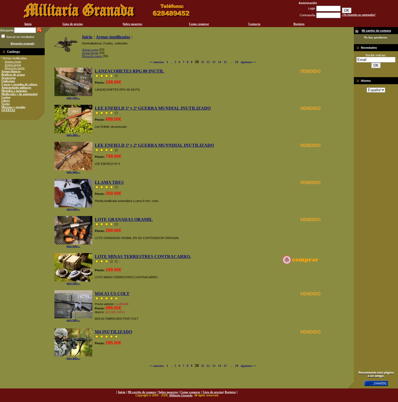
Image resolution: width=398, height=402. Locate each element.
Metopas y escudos (13, 107)
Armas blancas (11, 71)
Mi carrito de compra (142, 392)
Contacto (254, 23)
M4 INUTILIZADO (113, 331)
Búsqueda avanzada (22, 43)
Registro (299, 23)
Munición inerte (15, 68)
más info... (73, 97)
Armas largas (13, 64)
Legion (5, 97)
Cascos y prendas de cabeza (19, 84)
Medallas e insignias (14, 90)
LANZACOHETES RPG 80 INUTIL (129, 71)
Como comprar (199, 23)
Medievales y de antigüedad (19, 94)
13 (214, 62)
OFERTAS (8, 110)
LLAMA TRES (109, 182)
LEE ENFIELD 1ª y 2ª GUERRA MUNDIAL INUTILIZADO (153, 108)
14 (219, 62)
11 (202, 62)
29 (236, 62)
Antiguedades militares (16, 87)
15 (225, 62)
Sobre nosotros (132, 23)
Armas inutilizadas (113, 37)
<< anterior (156, 62)
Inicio (28, 23)
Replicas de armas (13, 74)
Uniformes (8, 81)
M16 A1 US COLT (112, 293)
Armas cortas (13, 61)
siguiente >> (248, 62)
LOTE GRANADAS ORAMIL (124, 219)
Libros (5, 100)
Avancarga (8, 77)
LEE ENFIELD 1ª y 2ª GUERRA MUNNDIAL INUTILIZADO (154, 145)
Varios (5, 103)
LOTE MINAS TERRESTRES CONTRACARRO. (143, 256)
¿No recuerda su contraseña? (359, 14)
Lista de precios (73, 23)
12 (208, 62)
